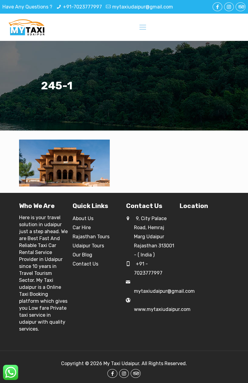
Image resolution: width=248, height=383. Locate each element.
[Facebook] (217, 6)
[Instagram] (229, 6)
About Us (83, 218)
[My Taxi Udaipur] (26, 27)
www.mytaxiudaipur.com (162, 309)
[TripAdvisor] (240, 6)
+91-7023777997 (82, 7)
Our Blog (82, 255)
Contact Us (85, 264)
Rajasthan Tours (91, 236)
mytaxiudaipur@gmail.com (142, 7)
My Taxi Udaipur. (121, 363)
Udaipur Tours (88, 246)
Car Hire (82, 227)
